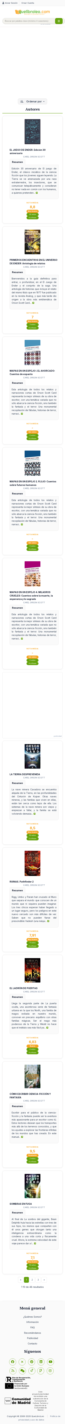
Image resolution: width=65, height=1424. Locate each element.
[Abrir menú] (59, 21)
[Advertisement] (32, 63)
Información (33, 1322)
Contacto (32, 1343)
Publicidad (32, 1338)
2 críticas (32, 839)
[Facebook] (12, 1361)
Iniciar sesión (11, 3)
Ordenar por (34, 101)
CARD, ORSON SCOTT (34, 156)
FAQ (32, 1327)
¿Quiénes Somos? (32, 1316)
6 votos (32, 1049)
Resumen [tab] (17, 162)
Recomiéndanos (32, 1332)
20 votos (32, 214)
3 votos (32, 324)
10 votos (32, 835)
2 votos (32, 1158)
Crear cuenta (27, 3)
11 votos (33, 943)
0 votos (32, 435)
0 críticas (32, 218)
